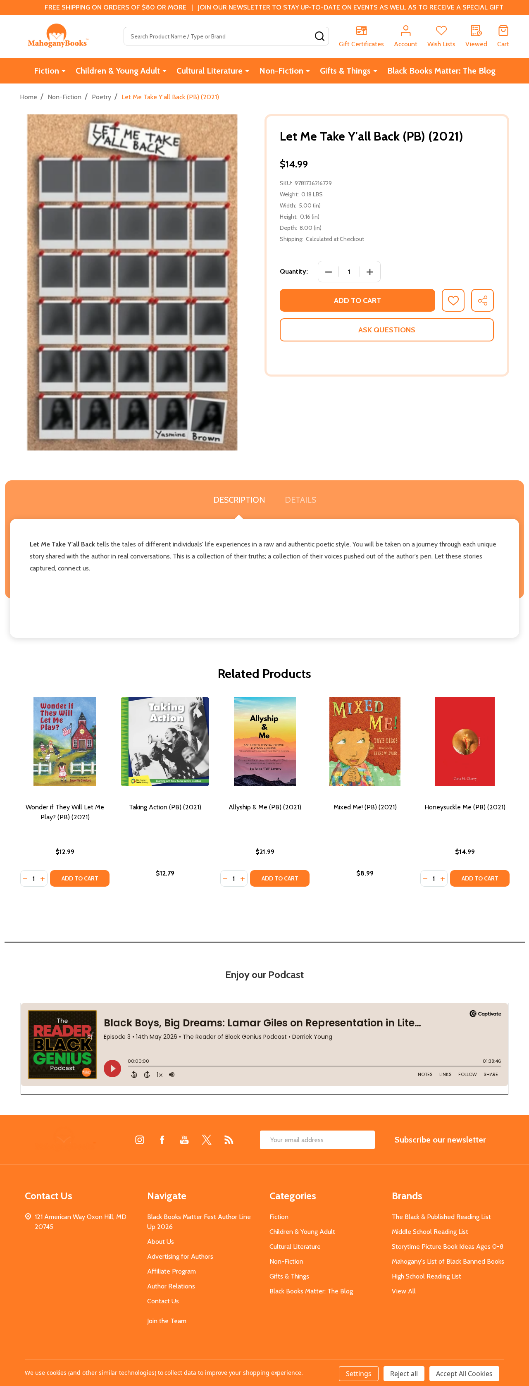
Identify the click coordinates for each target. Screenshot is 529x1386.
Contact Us (163, 1301)
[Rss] (229, 1139)
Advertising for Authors (180, 1256)
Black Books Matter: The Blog (441, 71)
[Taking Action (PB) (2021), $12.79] (165, 741)
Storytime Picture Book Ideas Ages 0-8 (447, 1246)
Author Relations (171, 1286)
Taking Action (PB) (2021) (165, 807)
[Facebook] (162, 1139)
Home (28, 97)
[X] (206, 1139)
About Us (160, 1241)
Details (300, 500)
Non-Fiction (281, 71)
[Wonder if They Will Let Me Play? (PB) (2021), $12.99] (65, 741)
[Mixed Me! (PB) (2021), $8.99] (365, 741)
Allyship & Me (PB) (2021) (265, 807)
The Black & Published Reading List (441, 1217)
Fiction (46, 71)
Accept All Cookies (464, 1373)
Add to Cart (357, 300)
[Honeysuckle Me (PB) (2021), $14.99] (465, 741)
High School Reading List (426, 1276)
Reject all (404, 1373)
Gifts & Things (345, 71)
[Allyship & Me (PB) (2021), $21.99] (265, 741)
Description (239, 500)
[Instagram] (140, 1139)
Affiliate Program (171, 1271)
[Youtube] (184, 1139)
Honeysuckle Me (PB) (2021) (464, 807)
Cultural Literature (209, 71)
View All (404, 1291)
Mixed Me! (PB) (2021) (365, 807)
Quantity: (294, 271)
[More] (64, 70)
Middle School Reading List (430, 1232)
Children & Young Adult (118, 71)
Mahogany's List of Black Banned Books (448, 1261)
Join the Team (166, 1321)
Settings (359, 1373)
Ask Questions (386, 329)
